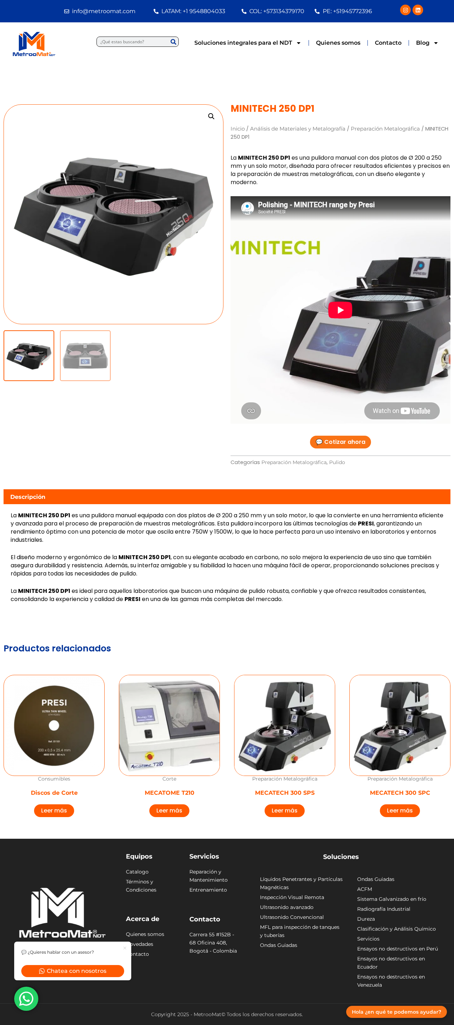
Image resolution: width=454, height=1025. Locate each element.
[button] (211, 116)
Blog (423, 42)
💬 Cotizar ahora (340, 442)
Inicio (238, 129)
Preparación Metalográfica (385, 129)
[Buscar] (173, 41)
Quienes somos (338, 42)
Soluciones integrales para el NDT (243, 42)
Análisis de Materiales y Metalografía (297, 129)
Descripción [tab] (27, 497)
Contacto (388, 42)
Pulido (337, 462)
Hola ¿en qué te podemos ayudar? (396, 1012)
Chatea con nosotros (76, 971)
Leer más (54, 810)
